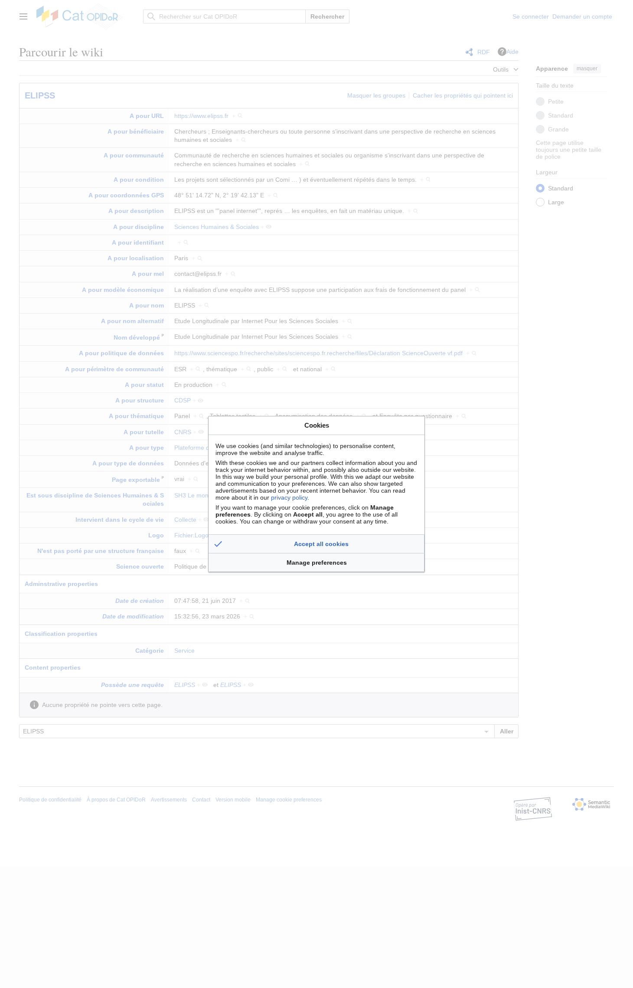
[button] (316, 544)
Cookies (316, 425)
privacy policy (289, 497)
